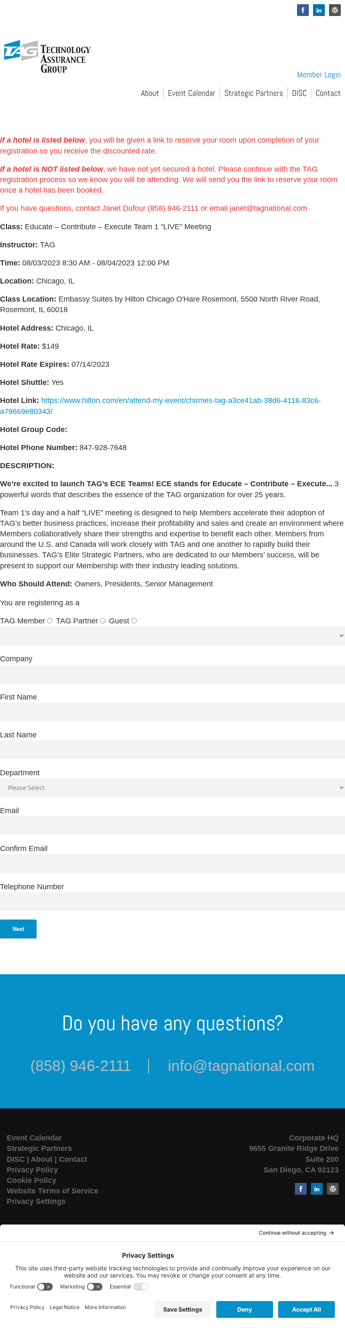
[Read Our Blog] (335, 10)
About (150, 92)
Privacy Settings (36, 1201)
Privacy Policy (32, 1170)
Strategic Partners (253, 92)
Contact (328, 92)
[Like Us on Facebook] (303, 10)
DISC (299, 92)
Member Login (319, 74)
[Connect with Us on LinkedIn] (319, 10)
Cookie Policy (31, 1180)
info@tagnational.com (241, 1065)
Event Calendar (191, 92)
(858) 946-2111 (80, 1065)
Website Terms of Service (52, 1191)
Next (18, 929)
